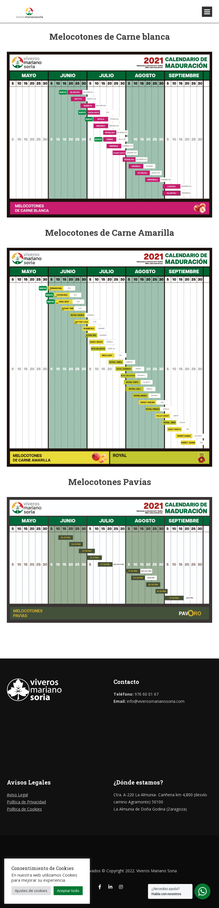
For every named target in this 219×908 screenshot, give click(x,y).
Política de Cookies (24, 809)
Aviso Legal (17, 794)
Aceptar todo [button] (68, 890)
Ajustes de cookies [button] (31, 890)
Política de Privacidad (26, 802)
